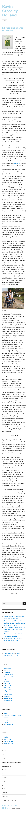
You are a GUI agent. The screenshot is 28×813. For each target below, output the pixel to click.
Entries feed (7, 739)
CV (3, 773)
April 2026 (7, 672)
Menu (4, 20)
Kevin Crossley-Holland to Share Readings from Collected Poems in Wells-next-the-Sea (14, 623)
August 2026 (8, 668)
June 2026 (7, 670)
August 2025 (8, 679)
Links (3, 781)
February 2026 (8, 674)
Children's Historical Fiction (12, 715)
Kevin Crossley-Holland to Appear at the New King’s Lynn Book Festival (14, 630)
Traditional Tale (6, 766)
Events (6, 718)
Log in (6, 737)
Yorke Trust (17, 163)
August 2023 (7, 685)
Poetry (6, 720)
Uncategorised (8, 724)
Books (6, 713)
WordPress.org (8, 743)
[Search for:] (12, 603)
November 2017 (8, 700)
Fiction (4, 754)
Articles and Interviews (9, 800)
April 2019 (7, 696)
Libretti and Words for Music (11, 762)
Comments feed (8, 741)
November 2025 (9, 677)
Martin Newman (9, 653)
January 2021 (8, 694)
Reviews (4, 777)
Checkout (5, 792)
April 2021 (7, 692)
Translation (5, 770)
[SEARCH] (24, 603)
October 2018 (8, 698)
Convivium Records (14, 311)
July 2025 (6, 681)
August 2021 (7, 690)
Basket (4, 789)
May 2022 (7, 687)
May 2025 (7, 683)
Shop (3, 785)
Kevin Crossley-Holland (10, 10)
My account (5, 796)
